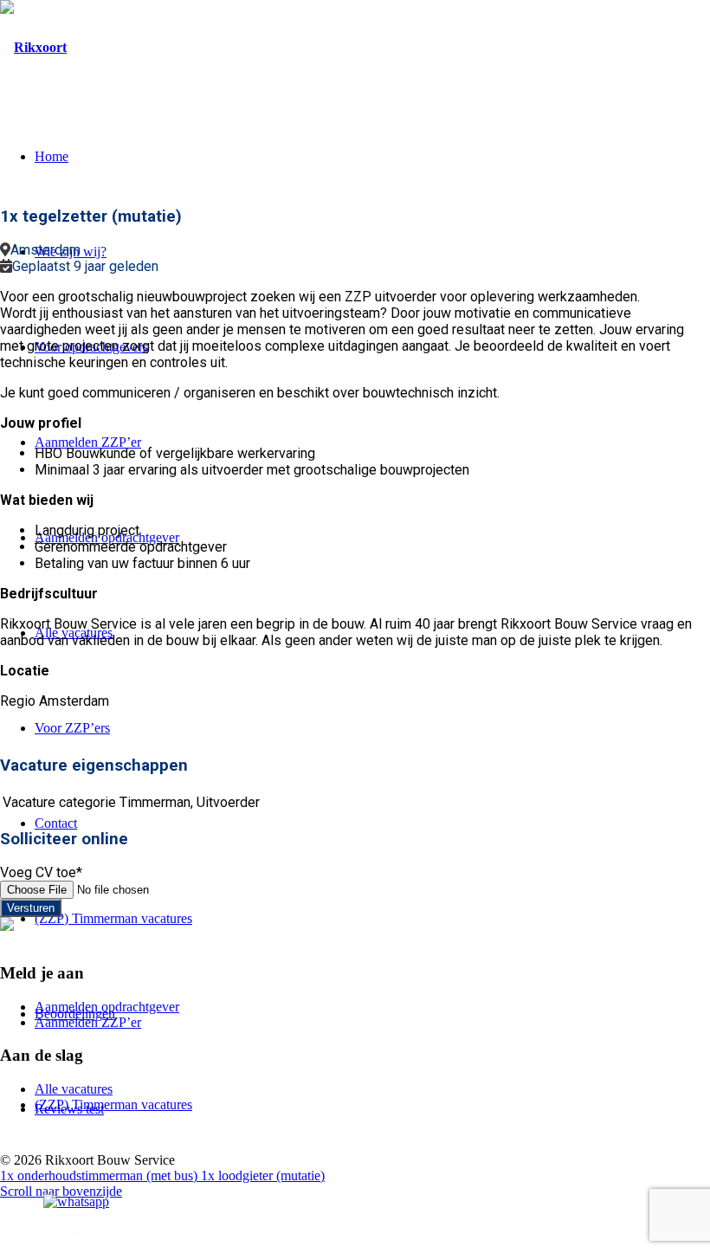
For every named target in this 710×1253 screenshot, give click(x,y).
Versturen (31, 907)
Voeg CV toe (41, 872)
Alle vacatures (74, 1089)
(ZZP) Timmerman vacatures (113, 918)
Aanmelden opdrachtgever (107, 1006)
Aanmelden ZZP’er (88, 442)
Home (51, 156)
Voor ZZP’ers (72, 727)
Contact (56, 823)
